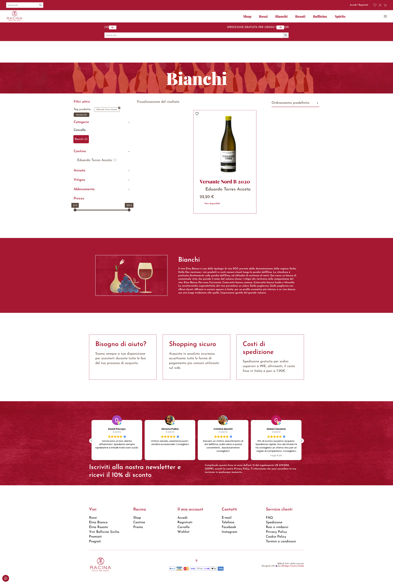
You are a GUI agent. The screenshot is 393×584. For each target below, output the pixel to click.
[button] (385, 16)
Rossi (93, 518)
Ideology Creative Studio (292, 566)
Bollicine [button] (320, 16)
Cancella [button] (80, 130)
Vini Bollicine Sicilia (104, 532)
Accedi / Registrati (359, 5)
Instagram (229, 532)
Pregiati (95, 541)
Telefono (228, 522)
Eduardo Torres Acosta (107, 110)
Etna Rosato (98, 527)
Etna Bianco (98, 522)
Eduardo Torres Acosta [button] (97, 160)
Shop (247, 16)
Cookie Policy (276, 536)
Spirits (340, 16)
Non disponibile (212, 203)
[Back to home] (14, 16)
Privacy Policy (241, 469)
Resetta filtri (81, 115)
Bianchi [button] (281, 16)
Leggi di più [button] (223, 455)
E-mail (227, 518)
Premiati (95, 536)
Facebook (229, 527)
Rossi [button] (263, 16)
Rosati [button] (300, 16)
